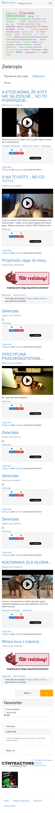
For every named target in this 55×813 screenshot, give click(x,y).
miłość (8, 54)
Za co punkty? (10, 806)
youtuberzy (10, 44)
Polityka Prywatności (21, 800)
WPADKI (19, 52)
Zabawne (28, 44)
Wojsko (31, 16)
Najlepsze (38, 76)
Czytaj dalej (6, 167)
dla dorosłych (19, 295)
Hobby (45, 49)
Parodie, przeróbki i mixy (28, 23)
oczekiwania (27, 34)
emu (36, 34)
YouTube (19, 44)
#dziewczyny (11, 47)
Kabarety (10, 26)
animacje (26, 42)
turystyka (34, 29)
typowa (9, 34)
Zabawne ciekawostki (11, 146)
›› (47, 693)
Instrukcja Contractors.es (40, 763)
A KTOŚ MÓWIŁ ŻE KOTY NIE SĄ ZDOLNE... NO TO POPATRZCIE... (24, 96)
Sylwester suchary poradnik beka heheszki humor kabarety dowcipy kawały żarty (27, 38)
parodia (21, 29)
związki (44, 52)
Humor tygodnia (13, 709)
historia (43, 39)
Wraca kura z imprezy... (22, 641)
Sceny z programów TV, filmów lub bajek (26, 28)
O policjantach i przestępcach (22, 17)
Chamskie (27, 12)
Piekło (6, 800)
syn (37, 52)
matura (34, 42)
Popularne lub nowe (16, 76)
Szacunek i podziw (31, 146)
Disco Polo (37, 47)
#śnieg (23, 21)
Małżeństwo (15, 15)
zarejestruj (19, 169)
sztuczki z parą (28, 31)
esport (42, 31)
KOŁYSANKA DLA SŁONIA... (27, 562)
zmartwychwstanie (13, 42)
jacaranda (44, 29)
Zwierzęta (46, 146)
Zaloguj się (6, 169)
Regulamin (38, 800)
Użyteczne (19, 49)
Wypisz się (10, 750)
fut (38, 31)
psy (12, 24)
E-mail (7, 715)
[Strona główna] (9, 2)
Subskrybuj (10, 726)
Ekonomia (10, 52)
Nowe (7, 82)
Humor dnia (11, 712)
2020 (41, 42)
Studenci (10, 21)
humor (17, 34)
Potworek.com (25, 3)
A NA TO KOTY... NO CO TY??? (23, 179)
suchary (29, 47)
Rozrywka (10, 49)
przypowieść (30, 52)
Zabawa (21, 47)
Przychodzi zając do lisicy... (25, 260)
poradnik (37, 44)
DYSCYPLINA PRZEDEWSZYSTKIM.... (23, 356)
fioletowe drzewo (13, 31)
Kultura (27, 49)
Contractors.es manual (43, 760)
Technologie (36, 49)
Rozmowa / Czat (39, 18)
